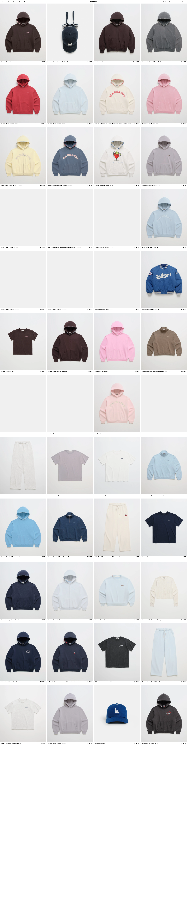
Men (9, 1)
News (14, 1)
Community (22, 1)
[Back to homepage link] (93, 1)
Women (4, 1)
